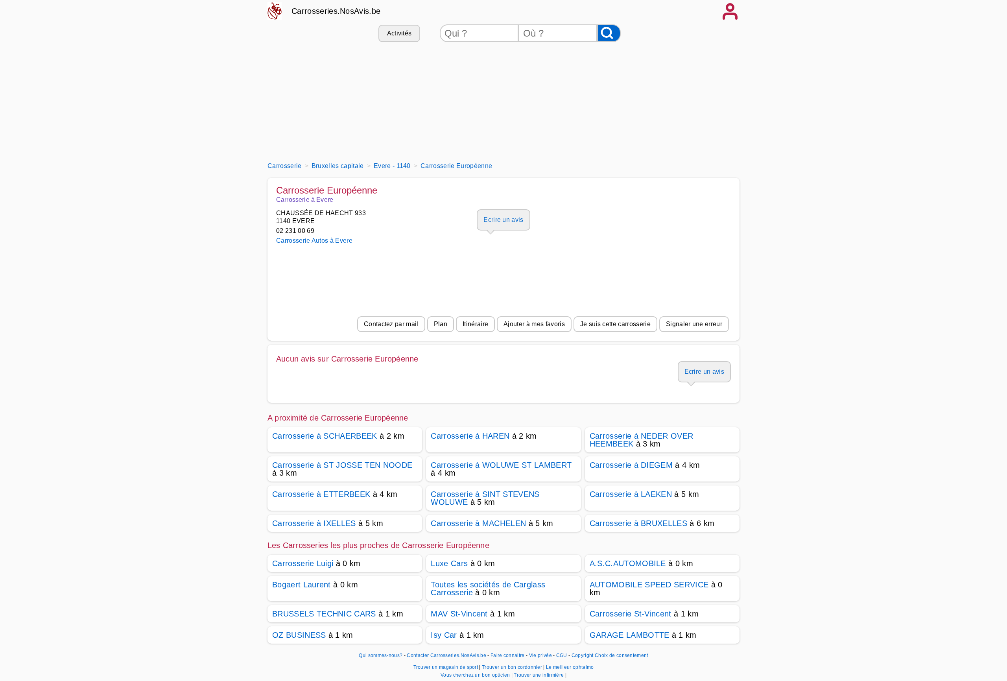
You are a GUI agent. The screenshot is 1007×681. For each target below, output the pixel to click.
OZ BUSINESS (299, 635)
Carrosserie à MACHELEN (478, 523)
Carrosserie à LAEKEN (631, 494)
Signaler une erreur (694, 324)
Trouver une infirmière (539, 675)
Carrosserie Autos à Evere (314, 240)
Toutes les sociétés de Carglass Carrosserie (488, 588)
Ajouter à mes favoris (534, 324)
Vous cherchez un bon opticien (476, 675)
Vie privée (540, 655)
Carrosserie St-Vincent (630, 613)
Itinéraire (475, 324)
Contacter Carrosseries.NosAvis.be (446, 655)
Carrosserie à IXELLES (314, 523)
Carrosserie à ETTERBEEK (321, 494)
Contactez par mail (391, 324)
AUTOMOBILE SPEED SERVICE (649, 584)
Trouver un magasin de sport (446, 667)
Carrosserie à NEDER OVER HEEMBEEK (641, 440)
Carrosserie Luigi (302, 563)
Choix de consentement (621, 655)
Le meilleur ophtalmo (570, 667)
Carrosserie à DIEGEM (631, 465)
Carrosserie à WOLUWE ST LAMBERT (501, 465)
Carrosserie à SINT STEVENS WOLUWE (485, 498)
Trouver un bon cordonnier (512, 667)
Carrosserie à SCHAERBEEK (324, 436)
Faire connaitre (508, 655)
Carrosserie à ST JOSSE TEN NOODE (342, 465)
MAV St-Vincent (459, 613)
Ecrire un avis (503, 219)
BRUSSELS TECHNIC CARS (324, 613)
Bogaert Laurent (301, 584)
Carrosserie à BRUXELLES (638, 523)
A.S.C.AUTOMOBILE (628, 563)
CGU (561, 655)
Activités (399, 33)
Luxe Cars (449, 563)
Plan (440, 324)
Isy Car (444, 635)
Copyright (583, 655)
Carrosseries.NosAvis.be (335, 11)
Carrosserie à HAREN (470, 436)
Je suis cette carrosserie (615, 324)
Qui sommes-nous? (380, 655)
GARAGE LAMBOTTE (629, 635)
